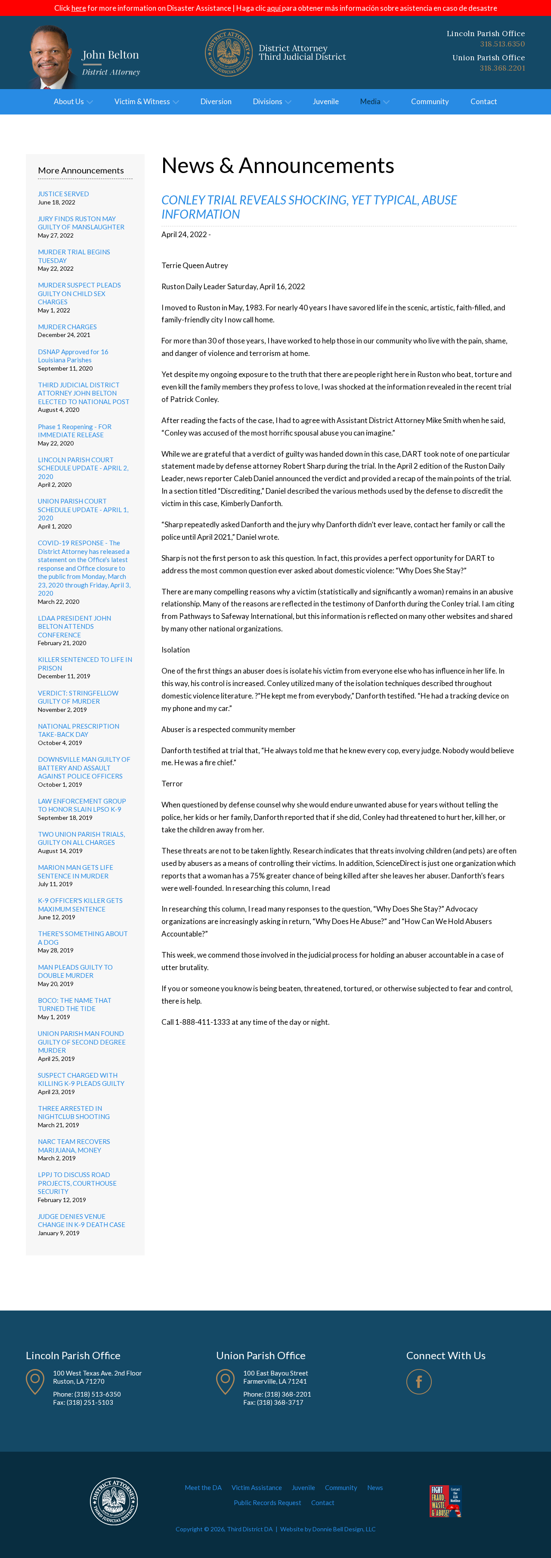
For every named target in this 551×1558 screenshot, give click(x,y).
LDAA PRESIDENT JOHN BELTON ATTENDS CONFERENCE (74, 626)
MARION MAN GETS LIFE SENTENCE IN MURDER (75, 871)
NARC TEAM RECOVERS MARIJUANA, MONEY (74, 1146)
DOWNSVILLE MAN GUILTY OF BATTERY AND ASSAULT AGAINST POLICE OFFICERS (84, 767)
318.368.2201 (502, 68)
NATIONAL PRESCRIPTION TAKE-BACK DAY (78, 730)
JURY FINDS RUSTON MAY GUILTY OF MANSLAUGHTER (81, 223)
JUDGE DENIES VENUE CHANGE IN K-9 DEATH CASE (81, 1220)
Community (430, 101)
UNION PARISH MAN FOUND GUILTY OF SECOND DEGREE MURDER (82, 1041)
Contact (484, 101)
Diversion (216, 101)
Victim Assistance (257, 1487)
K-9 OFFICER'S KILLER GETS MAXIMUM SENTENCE (80, 904)
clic (268, 7)
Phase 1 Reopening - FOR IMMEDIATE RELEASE (74, 431)
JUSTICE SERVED (63, 194)
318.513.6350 (502, 44)
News (375, 1487)
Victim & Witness (144, 101)
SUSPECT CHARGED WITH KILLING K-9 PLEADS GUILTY (81, 1079)
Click (70, 7)
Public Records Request (267, 1502)
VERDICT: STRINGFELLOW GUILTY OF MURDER (78, 697)
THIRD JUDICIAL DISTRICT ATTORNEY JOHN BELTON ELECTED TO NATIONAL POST (84, 393)
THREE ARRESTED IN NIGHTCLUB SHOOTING (74, 1112)
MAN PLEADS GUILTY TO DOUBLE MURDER (75, 971)
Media (371, 101)
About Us (70, 101)
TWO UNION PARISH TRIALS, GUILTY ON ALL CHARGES (81, 838)
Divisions (269, 101)
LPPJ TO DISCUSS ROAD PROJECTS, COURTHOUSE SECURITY (77, 1183)
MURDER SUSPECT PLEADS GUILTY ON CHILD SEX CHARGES (79, 293)
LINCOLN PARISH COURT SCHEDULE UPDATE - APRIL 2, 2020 (83, 468)
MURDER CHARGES (67, 327)
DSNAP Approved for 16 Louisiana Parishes (73, 356)
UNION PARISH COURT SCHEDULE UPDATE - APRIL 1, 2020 (83, 509)
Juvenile (326, 101)
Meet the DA (203, 1487)
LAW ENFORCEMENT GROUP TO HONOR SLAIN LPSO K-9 (82, 805)
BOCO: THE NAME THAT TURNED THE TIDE (74, 1004)
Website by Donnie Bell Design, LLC (328, 1529)
